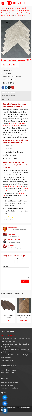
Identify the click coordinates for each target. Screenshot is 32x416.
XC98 (17, 126)
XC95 (4, 126)
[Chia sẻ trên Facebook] (3, 87)
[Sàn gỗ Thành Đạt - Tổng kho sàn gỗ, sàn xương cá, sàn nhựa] (16, 3)
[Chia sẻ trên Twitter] (6, 87)
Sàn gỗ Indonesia (14, 8)
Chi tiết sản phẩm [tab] (8, 92)
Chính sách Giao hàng (7, 385)
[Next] (31, 311)
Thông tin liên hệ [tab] (8, 96)
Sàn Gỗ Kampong (19, 15)
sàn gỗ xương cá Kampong (13, 186)
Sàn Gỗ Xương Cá (10, 11)
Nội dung (5, 266)
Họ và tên (5, 259)
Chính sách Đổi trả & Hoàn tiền (9, 388)
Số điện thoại (21, 259)
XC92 (15, 123)
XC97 (13, 126)
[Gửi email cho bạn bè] (9, 87)
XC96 (9, 126)
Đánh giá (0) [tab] (6, 99)
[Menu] (3, 3)
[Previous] (1, 311)
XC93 (19, 123)
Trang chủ (4, 8)
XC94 (23, 123)
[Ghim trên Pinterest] (12, 87)
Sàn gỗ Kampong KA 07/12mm (8, 317)
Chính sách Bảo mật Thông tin (9, 382)
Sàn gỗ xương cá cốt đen (17, 13)
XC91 (10, 123)
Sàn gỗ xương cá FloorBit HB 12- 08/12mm (24, 317)
